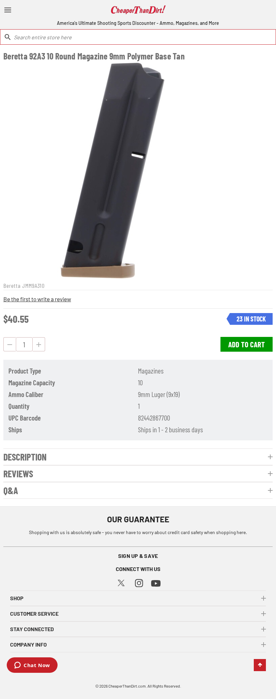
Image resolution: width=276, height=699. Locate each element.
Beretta (12, 285)
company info (28, 644)
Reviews (18, 473)
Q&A (10, 490)
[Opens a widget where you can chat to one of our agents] (32, 665)
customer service (34, 613)
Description (24, 457)
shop (17, 598)
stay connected (32, 629)
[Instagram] (139, 582)
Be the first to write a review (37, 299)
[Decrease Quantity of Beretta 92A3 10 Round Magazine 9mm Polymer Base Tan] (9, 344)
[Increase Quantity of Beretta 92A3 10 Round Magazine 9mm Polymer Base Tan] (39, 344)
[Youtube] (156, 582)
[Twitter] (121, 582)
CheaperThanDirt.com (127, 686)
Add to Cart (246, 344)
